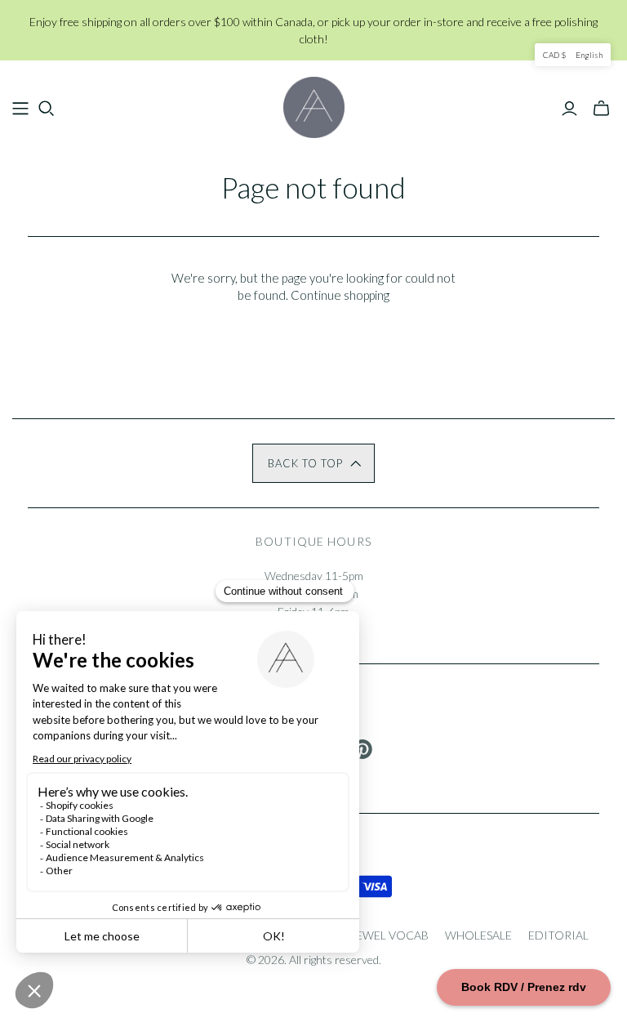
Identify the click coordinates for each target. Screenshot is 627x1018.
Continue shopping (340, 295)
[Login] (569, 109)
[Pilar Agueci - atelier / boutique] (314, 107)
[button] (313, 463)
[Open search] (46, 108)
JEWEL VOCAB (390, 935)
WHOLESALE (478, 935)
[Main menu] (20, 108)
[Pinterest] (362, 749)
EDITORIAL (558, 935)
